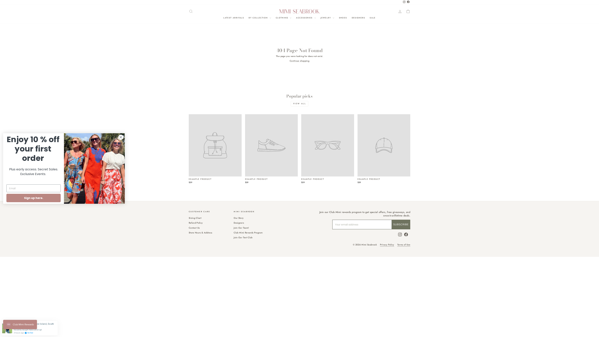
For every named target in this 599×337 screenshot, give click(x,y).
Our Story (238, 218)
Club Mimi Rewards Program (248, 232)
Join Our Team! (241, 227)
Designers (358, 17)
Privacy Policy (387, 244)
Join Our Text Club (243, 237)
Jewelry (326, 17)
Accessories (305, 17)
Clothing (282, 17)
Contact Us (194, 227)
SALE (373, 17)
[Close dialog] (121, 137)
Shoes (343, 17)
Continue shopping (299, 60)
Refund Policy (196, 222)
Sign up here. (33, 198)
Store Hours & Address (200, 232)
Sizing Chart (195, 218)
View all (299, 103)
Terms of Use (403, 244)
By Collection (259, 17)
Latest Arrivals (233, 17)
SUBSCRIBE (401, 224)
